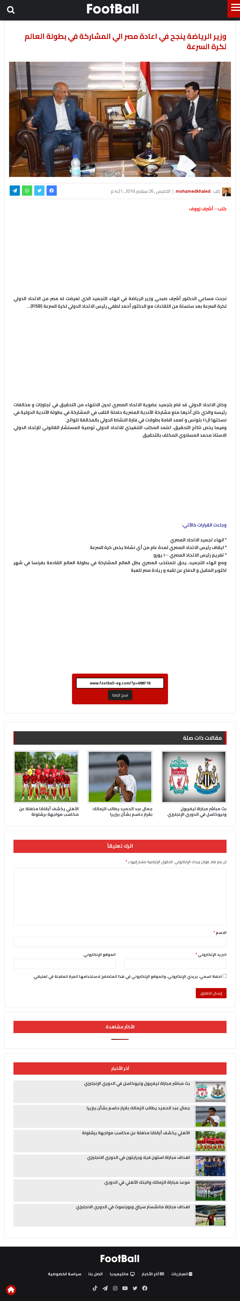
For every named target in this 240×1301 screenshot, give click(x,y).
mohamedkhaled (193, 191)
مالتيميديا (119, 1273)
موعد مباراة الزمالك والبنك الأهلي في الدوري (147, 1182)
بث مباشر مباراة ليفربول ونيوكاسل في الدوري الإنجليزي (197, 811)
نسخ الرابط (120, 694)
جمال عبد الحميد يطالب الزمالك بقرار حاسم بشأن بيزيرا (122, 811)
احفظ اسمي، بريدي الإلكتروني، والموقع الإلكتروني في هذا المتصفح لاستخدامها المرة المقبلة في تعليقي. (127, 976)
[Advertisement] (120, 358)
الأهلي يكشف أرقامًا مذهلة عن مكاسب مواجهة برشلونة (49, 811)
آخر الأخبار (151, 1273)
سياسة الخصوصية (64, 1273)
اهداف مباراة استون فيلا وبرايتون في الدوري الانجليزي (138, 1157)
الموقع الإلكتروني (99, 954)
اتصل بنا (95, 1273)
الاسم (220, 932)
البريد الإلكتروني (211, 954)
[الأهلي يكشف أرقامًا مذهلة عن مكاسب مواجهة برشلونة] (46, 777)
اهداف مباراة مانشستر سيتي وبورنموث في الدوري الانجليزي (133, 1207)
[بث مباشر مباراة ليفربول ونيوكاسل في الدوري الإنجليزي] (194, 777)
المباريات (180, 1273)
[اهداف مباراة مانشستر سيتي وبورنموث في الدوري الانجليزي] (210, 1215)
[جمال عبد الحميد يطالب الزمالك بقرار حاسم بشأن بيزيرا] (120, 777)
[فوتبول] (113, 9)
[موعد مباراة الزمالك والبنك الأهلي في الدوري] (210, 1190)
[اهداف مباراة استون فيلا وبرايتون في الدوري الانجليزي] (210, 1165)
